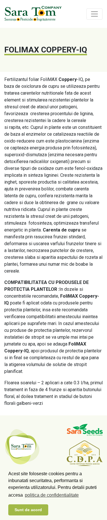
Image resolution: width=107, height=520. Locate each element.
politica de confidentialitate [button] (52, 495)
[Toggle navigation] (94, 14)
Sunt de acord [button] (28, 509)
